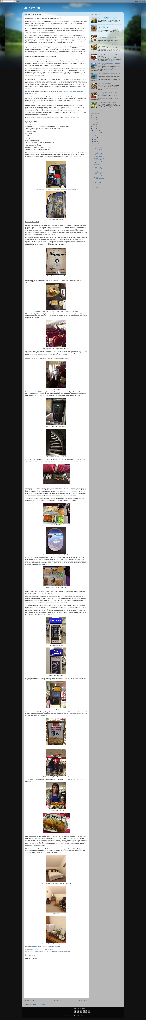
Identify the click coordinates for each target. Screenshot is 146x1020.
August (96, 135)
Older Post (83, 1001)
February (96, 182)
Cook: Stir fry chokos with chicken (107, 102)
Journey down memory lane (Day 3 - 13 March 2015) (98, 154)
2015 (94, 128)
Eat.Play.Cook (31, 8)
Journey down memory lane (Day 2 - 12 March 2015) (98, 166)
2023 (94, 115)
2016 (94, 126)
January (96, 185)
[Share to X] (49, 949)
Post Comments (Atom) (39, 1004)
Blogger (83, 1015)
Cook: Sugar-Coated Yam (104, 83)
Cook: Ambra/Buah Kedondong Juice (107, 17)
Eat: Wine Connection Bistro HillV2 (99, 179)
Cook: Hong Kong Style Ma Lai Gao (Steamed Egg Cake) (107, 26)
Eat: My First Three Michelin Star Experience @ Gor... (99, 160)
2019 (94, 119)
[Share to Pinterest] (52, 949)
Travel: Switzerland (51, 951)
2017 (94, 124)
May (95, 139)
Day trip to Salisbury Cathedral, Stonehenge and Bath (45, 946)
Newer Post (29, 1001)
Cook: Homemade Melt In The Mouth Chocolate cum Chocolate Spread (108, 36)
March (96, 143)
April (95, 141)
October (96, 130)
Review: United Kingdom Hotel (38, 951)
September (97, 132)
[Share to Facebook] (51, 949)
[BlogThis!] (47, 949)
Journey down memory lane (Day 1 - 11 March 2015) (98, 173)
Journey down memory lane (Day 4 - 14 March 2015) (98, 148)
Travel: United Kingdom (63, 951)
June (95, 137)
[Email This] (46, 949)
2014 (94, 187)
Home (56, 1001)
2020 (94, 117)
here (37, 102)
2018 (94, 122)
